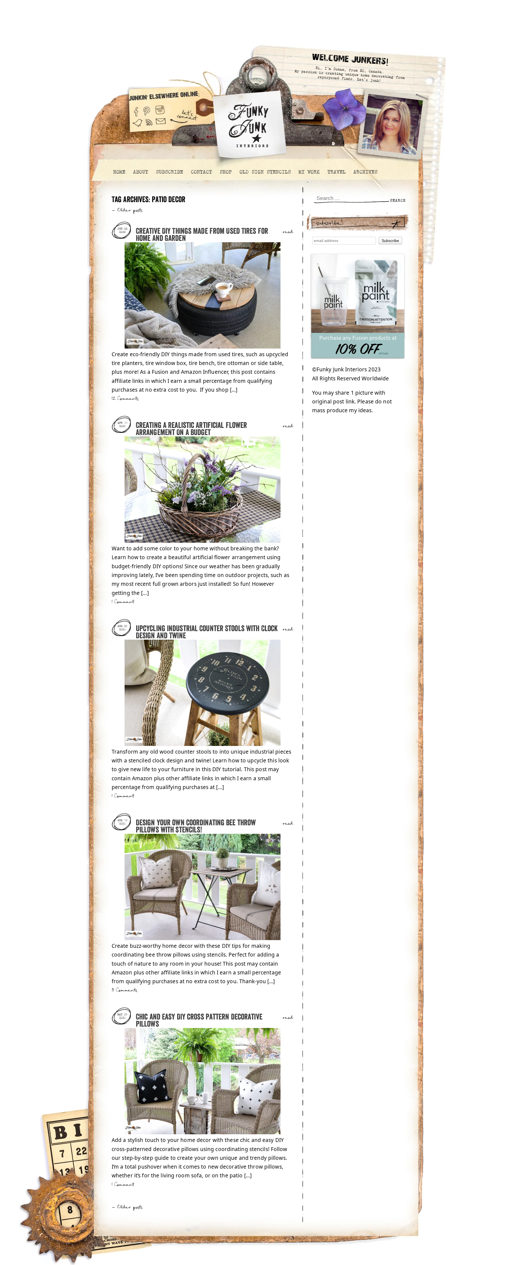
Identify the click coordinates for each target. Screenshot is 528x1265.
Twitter (137, 126)
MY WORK (309, 172)
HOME (119, 172)
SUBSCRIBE (169, 172)
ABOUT (140, 172)
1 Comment (123, 602)
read (287, 232)
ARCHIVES (365, 172)
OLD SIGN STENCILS (265, 172)
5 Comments (124, 990)
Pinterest (146, 109)
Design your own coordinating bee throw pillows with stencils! (196, 826)
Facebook (136, 109)
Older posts (127, 210)
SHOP (225, 172)
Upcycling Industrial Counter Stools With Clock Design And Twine (207, 632)
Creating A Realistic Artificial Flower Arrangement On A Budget (191, 429)
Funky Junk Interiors (248, 122)
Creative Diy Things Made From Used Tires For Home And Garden (202, 235)
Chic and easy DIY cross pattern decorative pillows (199, 1021)
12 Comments (125, 398)
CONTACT (201, 172)
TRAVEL (336, 172)
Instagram (159, 109)
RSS (149, 126)
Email (160, 126)
